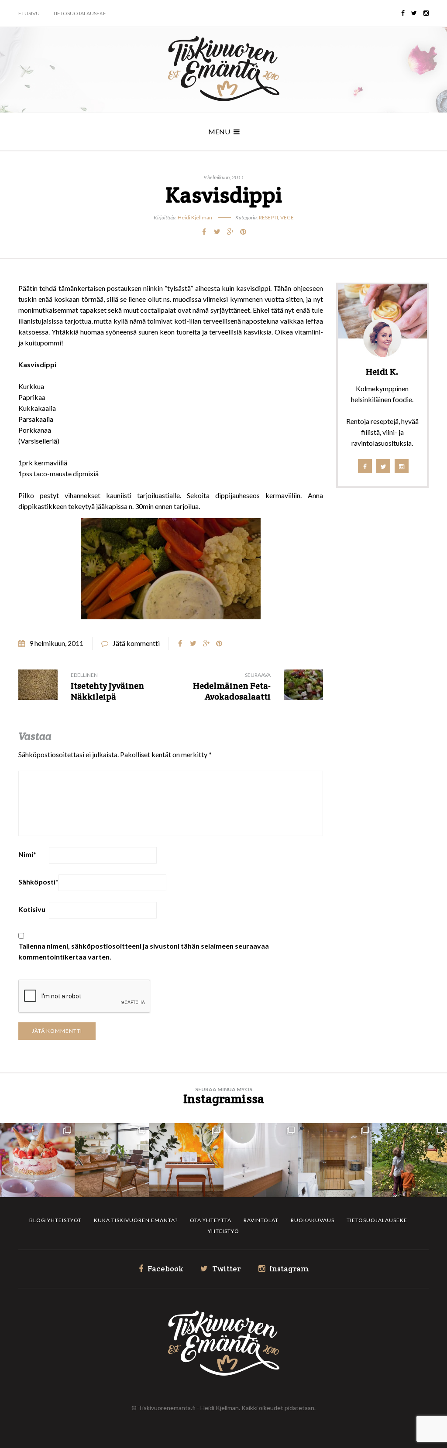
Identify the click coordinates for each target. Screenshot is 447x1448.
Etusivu (29, 13)
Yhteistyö (223, 1231)
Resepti (268, 217)
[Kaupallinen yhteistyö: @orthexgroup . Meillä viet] (37, 1160)
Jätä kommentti (136, 643)
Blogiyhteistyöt (55, 1220)
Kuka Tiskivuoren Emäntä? (136, 1220)
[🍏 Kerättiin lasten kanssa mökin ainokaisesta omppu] (409, 1160)
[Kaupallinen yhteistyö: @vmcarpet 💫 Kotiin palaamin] (112, 1160)
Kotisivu (31, 909)
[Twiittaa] (217, 231)
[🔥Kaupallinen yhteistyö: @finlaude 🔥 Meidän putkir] (335, 1160)
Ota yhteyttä (210, 1220)
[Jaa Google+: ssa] (230, 231)
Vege (287, 217)
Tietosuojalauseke (79, 13)
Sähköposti (38, 882)
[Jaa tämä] (203, 231)
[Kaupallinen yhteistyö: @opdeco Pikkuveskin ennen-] (261, 1160)
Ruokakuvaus (312, 1220)
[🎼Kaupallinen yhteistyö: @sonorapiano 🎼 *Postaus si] (186, 1160)
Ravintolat (261, 1220)
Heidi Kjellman (195, 217)
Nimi (27, 854)
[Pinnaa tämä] (243, 231)
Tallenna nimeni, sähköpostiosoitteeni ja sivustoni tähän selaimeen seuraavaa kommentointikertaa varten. (143, 951)
